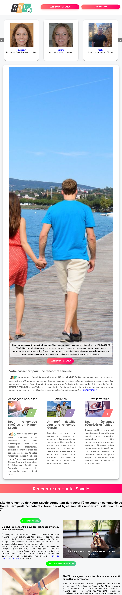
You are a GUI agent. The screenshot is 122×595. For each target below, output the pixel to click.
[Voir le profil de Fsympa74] (21, 33)
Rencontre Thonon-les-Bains (61, 564)
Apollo (100, 50)
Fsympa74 (21, 50)
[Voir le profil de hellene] (61, 33)
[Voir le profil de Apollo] (100, 33)
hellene (61, 50)
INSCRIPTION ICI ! (91, 390)
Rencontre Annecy (30, 521)
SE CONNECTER (100, 7)
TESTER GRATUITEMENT (60, 7)
